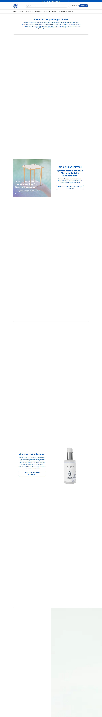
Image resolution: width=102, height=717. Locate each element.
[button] (83, 5)
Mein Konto (74, 5)
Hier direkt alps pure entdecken (32, 473)
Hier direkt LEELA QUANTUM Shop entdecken (70, 187)
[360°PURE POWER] (15, 6)
